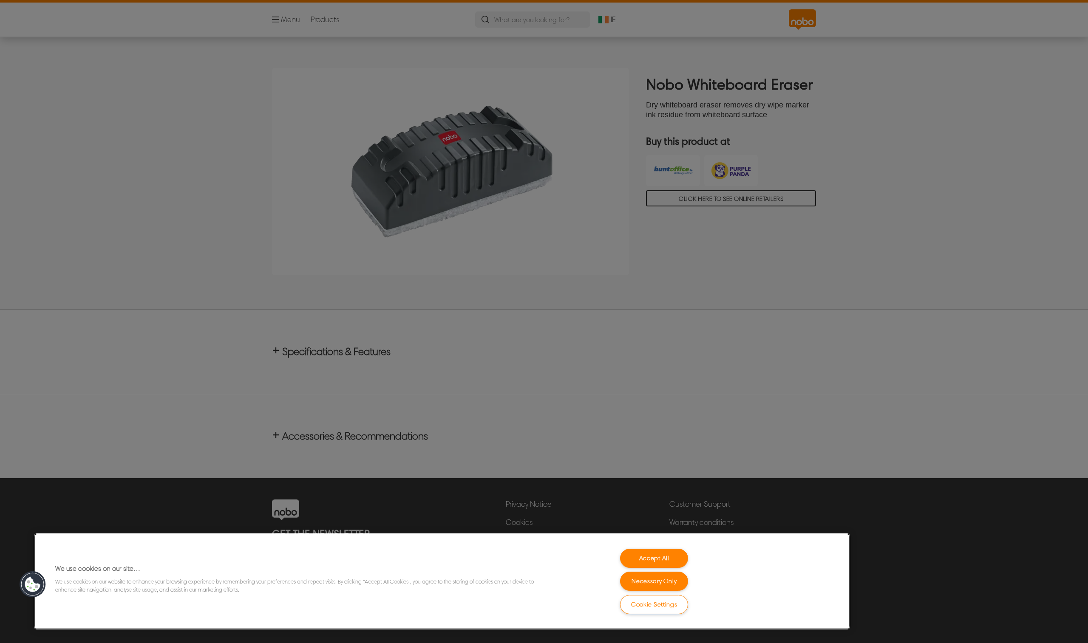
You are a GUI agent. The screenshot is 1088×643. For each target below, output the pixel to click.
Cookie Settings (654, 604)
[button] (32, 584)
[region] (442, 581)
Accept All (654, 558)
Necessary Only (654, 581)
